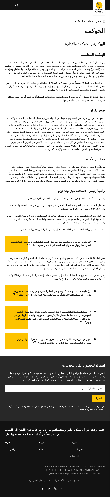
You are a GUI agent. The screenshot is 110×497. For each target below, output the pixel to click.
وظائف (41, 449)
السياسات (75, 456)
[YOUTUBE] (55, 488)
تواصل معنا (10, 449)
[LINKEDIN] (49, 488)
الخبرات (74, 442)
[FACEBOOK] (42, 488)
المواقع (41, 442)
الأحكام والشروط (56, 480)
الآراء (7, 442)
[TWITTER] (61, 488)
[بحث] (16, 5)
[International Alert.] (104, 21)
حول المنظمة (76, 449)
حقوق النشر (73, 480)
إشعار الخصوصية (37, 480)
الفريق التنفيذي (82, 76)
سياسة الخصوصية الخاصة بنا (88, 409)
